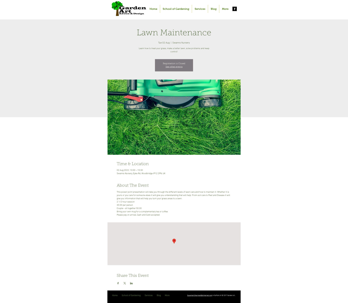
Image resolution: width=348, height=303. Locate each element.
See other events (174, 67)
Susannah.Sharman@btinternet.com (199, 295)
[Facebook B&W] (234, 9)
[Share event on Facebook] (118, 283)
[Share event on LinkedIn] (131, 283)
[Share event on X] (124, 283)
